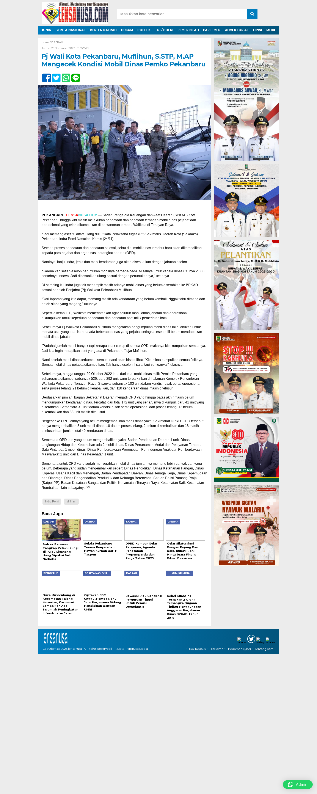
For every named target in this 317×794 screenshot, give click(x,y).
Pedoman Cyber (239, 648)
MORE (271, 30)
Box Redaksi (197, 648)
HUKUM (127, 30)
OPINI (257, 30)
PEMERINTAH (188, 30)
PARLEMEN (212, 30)
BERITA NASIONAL (70, 30)
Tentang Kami (264, 648)
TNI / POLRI (164, 30)
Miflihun (71, 501)
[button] (298, 784)
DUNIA (46, 30)
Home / (46, 42)
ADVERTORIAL (237, 30)
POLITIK (144, 30)
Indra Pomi (52, 501)
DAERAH (57, 42)
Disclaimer (217, 648)
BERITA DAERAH (103, 30)
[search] (252, 14)
